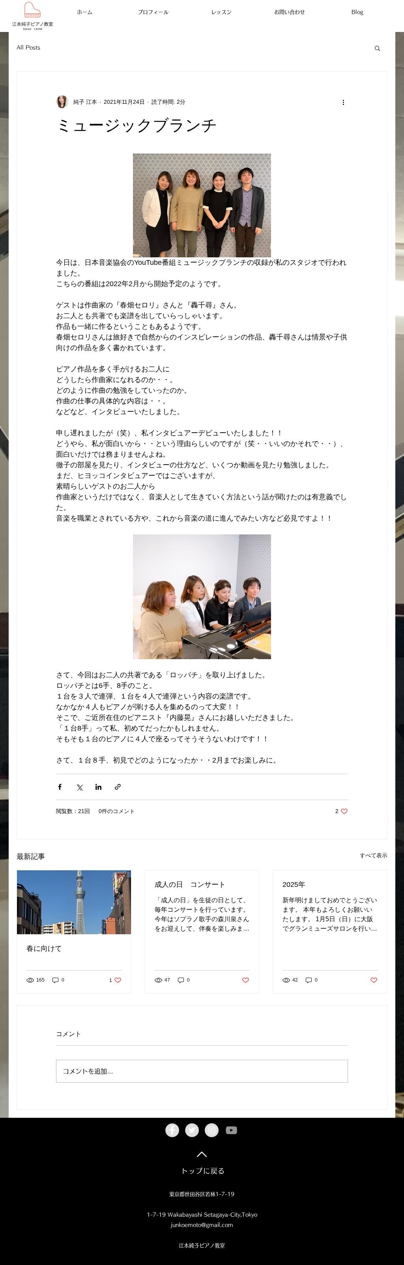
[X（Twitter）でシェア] (79, 787)
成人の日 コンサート (190, 884)
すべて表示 (373, 855)
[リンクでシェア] (118, 787)
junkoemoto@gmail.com (202, 1225)
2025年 (293, 884)
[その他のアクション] (343, 102)
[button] (377, 48)
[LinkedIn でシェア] (98, 787)
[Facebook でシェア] (60, 787)
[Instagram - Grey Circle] (212, 1130)
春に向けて (44, 948)
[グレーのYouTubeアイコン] (231, 1130)
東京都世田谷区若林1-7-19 (201, 1194)
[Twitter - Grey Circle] (192, 1130)
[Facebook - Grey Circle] (172, 1130)
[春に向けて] (74, 902)
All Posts (28, 47)
